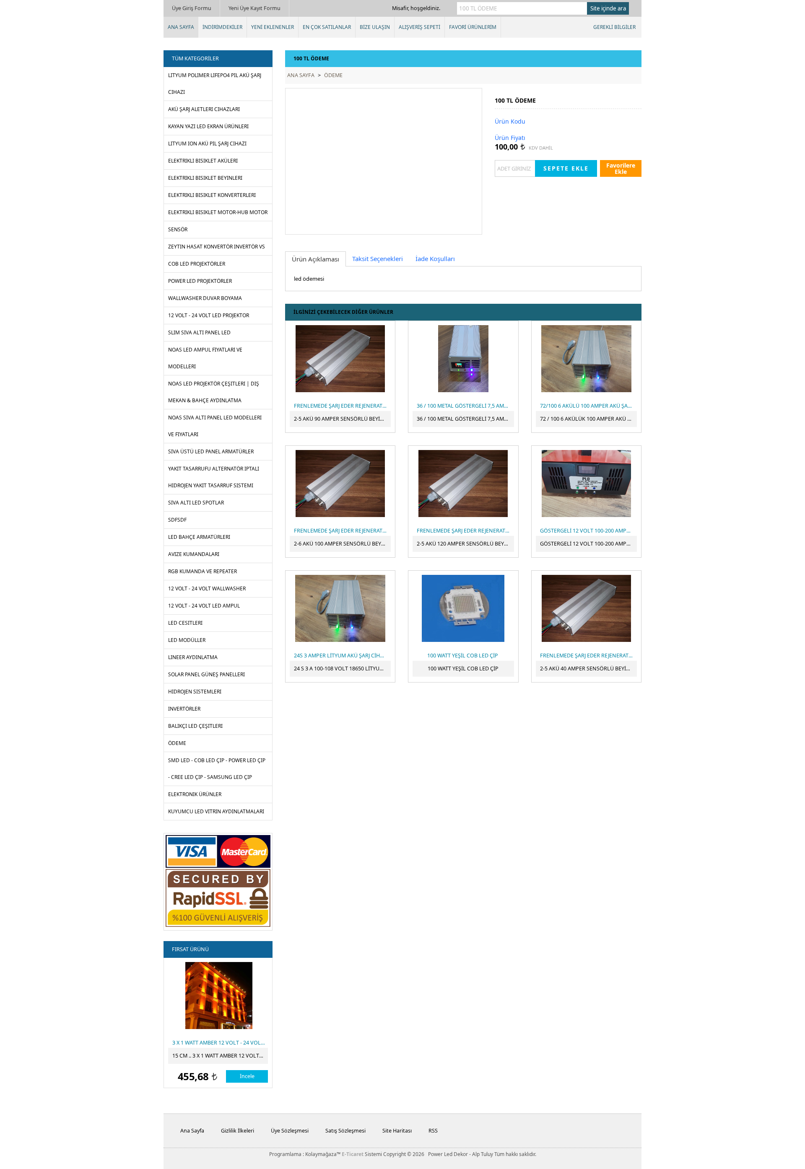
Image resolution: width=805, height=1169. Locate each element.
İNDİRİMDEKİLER (222, 27)
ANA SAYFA (181, 27)
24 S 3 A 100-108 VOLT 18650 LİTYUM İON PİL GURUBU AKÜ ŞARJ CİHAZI (342, 668)
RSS (433, 1130)
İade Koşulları (435, 258)
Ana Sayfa (192, 1130)
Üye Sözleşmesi (290, 1130)
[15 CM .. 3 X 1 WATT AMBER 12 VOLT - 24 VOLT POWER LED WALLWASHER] (218, 995)
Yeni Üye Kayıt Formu (254, 8)
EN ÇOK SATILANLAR (327, 27)
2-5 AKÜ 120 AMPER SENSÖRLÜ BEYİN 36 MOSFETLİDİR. (465, 543)
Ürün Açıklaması (315, 259)
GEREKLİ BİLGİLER (614, 27)
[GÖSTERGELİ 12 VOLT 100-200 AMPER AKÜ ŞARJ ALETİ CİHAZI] (586, 483)
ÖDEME (333, 75)
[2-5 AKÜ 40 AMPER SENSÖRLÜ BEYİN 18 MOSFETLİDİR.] (586, 608)
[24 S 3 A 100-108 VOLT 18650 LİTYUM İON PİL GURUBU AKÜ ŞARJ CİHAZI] (340, 608)
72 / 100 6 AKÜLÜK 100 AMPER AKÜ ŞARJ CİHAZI (588, 418)
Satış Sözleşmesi (345, 1130)
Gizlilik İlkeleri (237, 1130)
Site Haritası (397, 1130)
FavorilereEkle (620, 168)
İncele (247, 1076)
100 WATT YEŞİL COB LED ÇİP (463, 668)
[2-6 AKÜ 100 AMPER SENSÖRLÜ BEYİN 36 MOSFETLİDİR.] (340, 483)
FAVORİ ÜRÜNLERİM (472, 27)
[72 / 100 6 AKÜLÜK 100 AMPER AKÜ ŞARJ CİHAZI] (586, 358)
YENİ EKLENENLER (272, 27)
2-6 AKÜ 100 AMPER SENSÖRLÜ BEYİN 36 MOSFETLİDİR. (342, 543)
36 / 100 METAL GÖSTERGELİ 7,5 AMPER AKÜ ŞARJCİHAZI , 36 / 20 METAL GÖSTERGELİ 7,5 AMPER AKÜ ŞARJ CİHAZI (465, 418)
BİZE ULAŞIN (375, 27)
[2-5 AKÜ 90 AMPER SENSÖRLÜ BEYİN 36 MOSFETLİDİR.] (340, 358)
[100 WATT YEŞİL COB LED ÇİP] (463, 608)
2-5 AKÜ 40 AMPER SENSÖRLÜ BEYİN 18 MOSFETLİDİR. (588, 668)
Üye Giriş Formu (191, 8)
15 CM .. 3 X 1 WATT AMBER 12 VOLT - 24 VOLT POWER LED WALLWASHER (220, 1055)
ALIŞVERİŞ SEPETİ (419, 27)
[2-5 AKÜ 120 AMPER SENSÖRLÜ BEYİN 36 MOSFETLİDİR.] (463, 483)
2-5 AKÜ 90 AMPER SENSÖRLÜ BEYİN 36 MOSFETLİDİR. (342, 418)
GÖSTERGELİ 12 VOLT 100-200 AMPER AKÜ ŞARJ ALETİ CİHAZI (588, 543)
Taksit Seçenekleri (377, 258)
